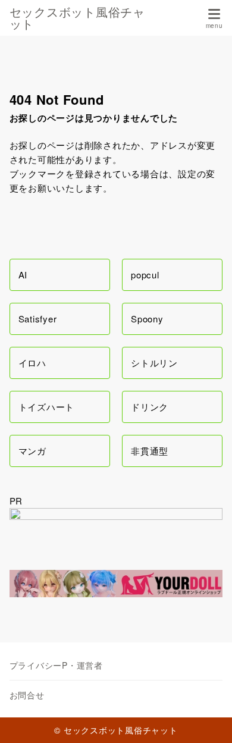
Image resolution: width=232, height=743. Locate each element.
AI (23, 274)
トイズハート (46, 406)
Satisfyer (37, 318)
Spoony (147, 318)
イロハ (32, 362)
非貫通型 (149, 450)
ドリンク (149, 406)
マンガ (32, 450)
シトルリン (154, 362)
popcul (145, 274)
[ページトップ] (208, 719)
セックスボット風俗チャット (77, 18)
